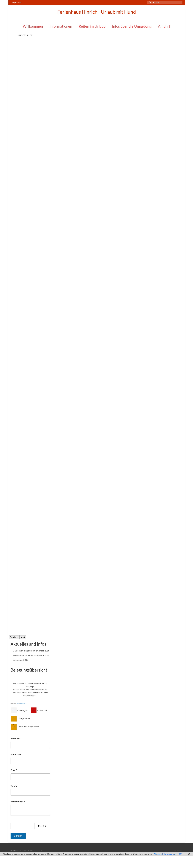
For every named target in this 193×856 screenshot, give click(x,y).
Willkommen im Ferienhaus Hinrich (29, 655)
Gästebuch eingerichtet (24, 651)
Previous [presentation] (14, 637)
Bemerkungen (18, 801)
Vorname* (15, 738)
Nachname (16, 754)
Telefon (14, 786)
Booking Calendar (21, 703)
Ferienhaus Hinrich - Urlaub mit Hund (96, 12)
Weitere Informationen (165, 854)
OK (180, 854)
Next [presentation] (23, 637)
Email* (14, 770)
